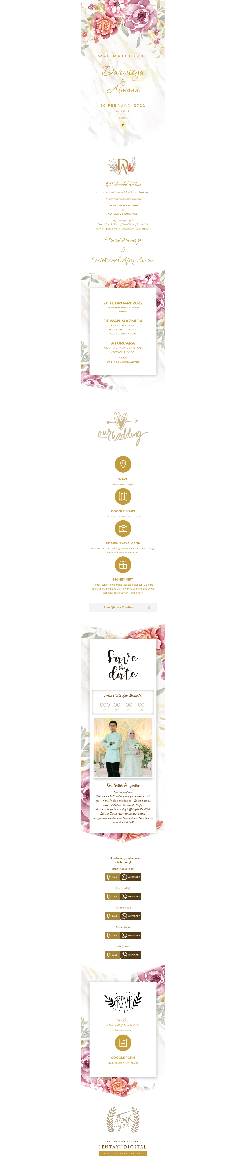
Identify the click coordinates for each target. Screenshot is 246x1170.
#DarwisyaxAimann (123, 543)
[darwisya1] (123, 775)
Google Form (123, 1058)
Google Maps (123, 511)
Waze (123, 479)
